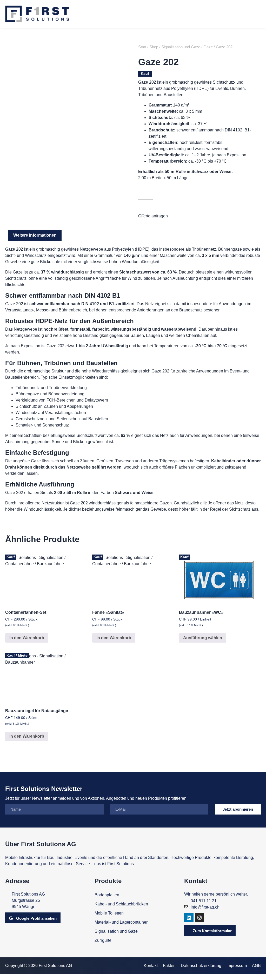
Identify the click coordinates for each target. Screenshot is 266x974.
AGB (256, 965)
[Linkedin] (189, 917)
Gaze (208, 47)
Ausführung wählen (202, 638)
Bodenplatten (107, 895)
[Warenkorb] (236, 14)
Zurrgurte (103, 940)
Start (142, 47)
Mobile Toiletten (109, 913)
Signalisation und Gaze (180, 47)
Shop (153, 47)
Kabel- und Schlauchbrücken (121, 904)
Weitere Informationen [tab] (35, 235)
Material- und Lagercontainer (121, 922)
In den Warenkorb (26, 638)
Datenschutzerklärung (201, 965)
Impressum (237, 965)
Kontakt (151, 965)
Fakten (169, 965)
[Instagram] (199, 917)
